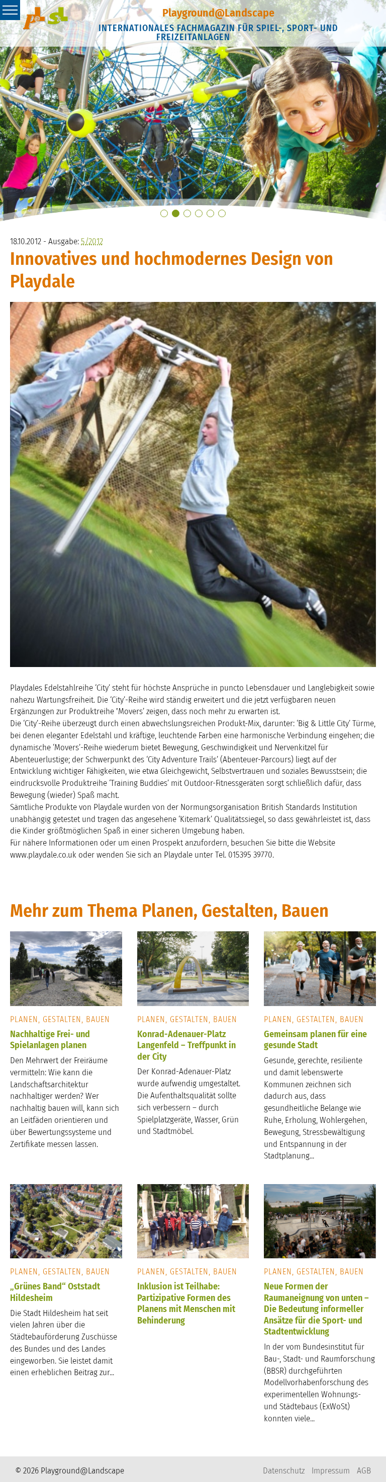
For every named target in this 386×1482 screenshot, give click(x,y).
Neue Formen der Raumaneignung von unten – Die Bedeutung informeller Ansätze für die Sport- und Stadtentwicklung (316, 1309)
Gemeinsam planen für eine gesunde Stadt (315, 1040)
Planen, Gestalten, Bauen (60, 1019)
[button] (164, 213)
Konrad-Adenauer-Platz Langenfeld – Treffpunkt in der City (186, 1045)
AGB (364, 1470)
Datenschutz (284, 1470)
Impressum (331, 1470)
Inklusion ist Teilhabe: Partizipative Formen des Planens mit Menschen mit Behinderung (186, 1303)
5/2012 (92, 241)
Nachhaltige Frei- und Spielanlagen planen (50, 1040)
